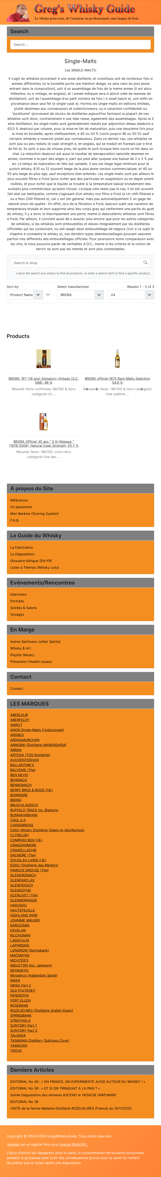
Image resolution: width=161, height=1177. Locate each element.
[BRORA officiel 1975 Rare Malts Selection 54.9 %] (117, 358)
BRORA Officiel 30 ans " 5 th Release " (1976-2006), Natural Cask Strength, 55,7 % (43, 443)
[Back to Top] (154, 1169)
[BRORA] (43, 358)
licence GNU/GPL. (74, 1144)
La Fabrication (21, 547)
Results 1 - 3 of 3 (140, 287)
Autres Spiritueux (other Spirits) (35, 641)
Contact (16, 688)
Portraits (17, 601)
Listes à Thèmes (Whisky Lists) (34, 567)
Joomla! (13, 1144)
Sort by (13, 287)
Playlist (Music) (22, 655)
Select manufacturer (73, 287)
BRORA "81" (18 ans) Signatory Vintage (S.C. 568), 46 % (44, 380)
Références (19, 500)
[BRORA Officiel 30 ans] (43, 421)
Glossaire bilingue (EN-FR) (31, 561)
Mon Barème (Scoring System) (34, 513)
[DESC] (48, 294)
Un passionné (21, 507)
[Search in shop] (145, 263)
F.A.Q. (14, 520)
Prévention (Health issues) (31, 661)
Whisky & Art (20, 648)
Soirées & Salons (23, 608)
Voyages (17, 614)
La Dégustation (22, 554)
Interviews (18, 594)
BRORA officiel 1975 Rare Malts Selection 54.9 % (117, 380)
